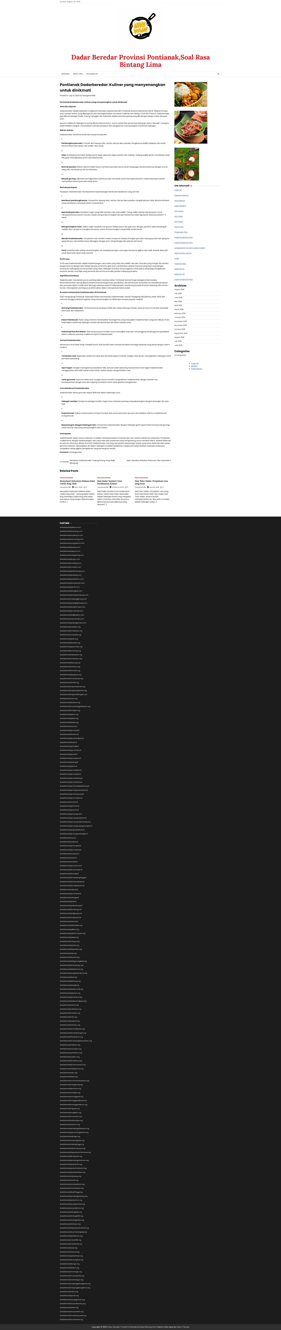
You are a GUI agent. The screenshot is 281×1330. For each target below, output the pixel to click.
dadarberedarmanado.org (70, 635)
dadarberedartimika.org (69, 682)
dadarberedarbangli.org (69, 985)
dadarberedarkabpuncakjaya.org (73, 1001)
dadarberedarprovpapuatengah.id (74, 834)
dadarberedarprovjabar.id (70, 758)
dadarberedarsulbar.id (69, 842)
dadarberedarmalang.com (70, 563)
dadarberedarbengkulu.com (71, 591)
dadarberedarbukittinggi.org (71, 1192)
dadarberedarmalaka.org (70, 1093)
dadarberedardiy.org (68, 953)
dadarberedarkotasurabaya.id (72, 882)
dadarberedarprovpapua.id (71, 814)
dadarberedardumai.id (69, 921)
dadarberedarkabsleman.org (71, 969)
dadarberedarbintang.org (70, 981)
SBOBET (194, 366)
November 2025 (180, 325)
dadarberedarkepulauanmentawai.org (75, 1152)
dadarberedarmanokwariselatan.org (74, 1081)
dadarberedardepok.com (70, 551)
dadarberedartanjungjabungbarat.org (75, 1284)
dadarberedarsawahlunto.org (72, 1208)
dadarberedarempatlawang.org (73, 1304)
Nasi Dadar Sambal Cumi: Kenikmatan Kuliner (109, 482)
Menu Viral (78, 74)
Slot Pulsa (178, 216)
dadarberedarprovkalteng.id (71, 778)
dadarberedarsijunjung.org (70, 1176)
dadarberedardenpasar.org (71, 655)
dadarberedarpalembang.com (72, 571)
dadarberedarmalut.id (69, 802)
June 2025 (178, 345)
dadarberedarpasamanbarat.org (73, 1168)
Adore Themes (183, 1327)
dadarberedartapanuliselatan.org (73, 690)
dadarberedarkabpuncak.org (71, 989)
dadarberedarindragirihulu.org (72, 1220)
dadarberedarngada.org (70, 1108)
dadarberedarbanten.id (69, 734)
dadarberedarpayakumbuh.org (72, 1204)
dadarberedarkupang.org (70, 663)
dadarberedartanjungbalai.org (72, 1140)
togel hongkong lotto (183, 237)
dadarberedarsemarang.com (72, 539)
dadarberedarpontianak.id (70, 894)
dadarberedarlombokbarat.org (72, 1029)
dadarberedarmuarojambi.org (72, 1276)
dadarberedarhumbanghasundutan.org (76, 1041)
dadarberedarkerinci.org (69, 1268)
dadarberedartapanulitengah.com (74, 694)
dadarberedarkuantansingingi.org (73, 1232)
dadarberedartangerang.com (72, 555)
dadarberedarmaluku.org (70, 710)
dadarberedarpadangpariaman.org (74, 1160)
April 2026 (178, 305)
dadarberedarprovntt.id (69, 810)
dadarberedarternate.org (70, 670)
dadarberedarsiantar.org (70, 1124)
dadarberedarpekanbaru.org (71, 1256)
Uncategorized (75, 452)
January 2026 (179, 317)
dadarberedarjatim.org (69, 714)
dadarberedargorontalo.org (71, 647)
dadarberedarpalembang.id (71, 905)
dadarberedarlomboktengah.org (73, 1033)
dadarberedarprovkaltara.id (71, 782)
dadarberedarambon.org (70, 667)
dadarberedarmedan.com (70, 567)
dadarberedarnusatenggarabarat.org (75, 706)
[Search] (218, 74)
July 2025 (178, 341)
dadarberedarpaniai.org (69, 945)
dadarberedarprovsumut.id (71, 866)
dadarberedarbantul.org (69, 957)
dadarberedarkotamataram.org (73, 1065)
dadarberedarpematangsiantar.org (74, 1132)
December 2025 (180, 321)
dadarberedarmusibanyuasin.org (73, 1315)
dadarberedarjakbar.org (69, 929)
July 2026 (178, 293)
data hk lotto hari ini (183, 253)
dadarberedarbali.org (68, 977)
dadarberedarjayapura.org (70, 675)
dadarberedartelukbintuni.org (71, 1069)
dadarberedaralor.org (68, 1073)
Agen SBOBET (180, 206)
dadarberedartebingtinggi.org (72, 1144)
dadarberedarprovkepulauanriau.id (74, 790)
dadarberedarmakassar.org (71, 631)
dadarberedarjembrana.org (71, 997)
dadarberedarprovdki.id (69, 746)
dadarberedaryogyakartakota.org (73, 973)
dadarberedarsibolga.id (69, 897)
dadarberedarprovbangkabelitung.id (74, 786)
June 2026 (178, 297)
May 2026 (178, 301)
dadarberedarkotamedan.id (71, 870)
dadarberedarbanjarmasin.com (72, 607)
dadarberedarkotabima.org (71, 1061)
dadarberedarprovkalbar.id (70, 770)
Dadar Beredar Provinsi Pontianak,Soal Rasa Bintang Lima (140, 61)
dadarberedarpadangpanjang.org (73, 1196)
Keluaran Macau (181, 195)
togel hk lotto (180, 263)
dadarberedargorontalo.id (70, 750)
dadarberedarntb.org (68, 1017)
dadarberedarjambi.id (68, 754)
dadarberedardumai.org (69, 1252)
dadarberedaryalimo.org (70, 1057)
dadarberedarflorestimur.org (71, 1037)
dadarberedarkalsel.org (69, 722)
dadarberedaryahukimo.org (71, 1053)
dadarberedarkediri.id (68, 742)
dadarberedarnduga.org (69, 941)
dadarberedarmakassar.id (70, 917)
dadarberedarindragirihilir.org (71, 1216)
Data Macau (179, 200)
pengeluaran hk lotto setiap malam (189, 248)
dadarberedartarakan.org (70, 627)
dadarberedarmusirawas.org (71, 1319)
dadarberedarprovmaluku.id (71, 798)
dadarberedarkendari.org (70, 643)
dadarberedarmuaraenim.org (72, 1312)
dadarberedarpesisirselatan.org (72, 1172)
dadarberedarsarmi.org (69, 1005)
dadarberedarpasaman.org (71, 1164)
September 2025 (180, 333)
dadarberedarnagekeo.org (70, 1112)
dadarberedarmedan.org (70, 1013)
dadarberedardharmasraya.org (72, 1148)
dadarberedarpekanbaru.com (72, 579)
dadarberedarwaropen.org (70, 1049)
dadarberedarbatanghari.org (71, 1260)
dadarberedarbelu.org (69, 1077)
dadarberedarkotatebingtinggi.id (73, 878)
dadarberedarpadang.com (71, 575)
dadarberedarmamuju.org (70, 651)
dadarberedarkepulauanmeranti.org (74, 1228)
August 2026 (179, 289)
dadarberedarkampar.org (70, 1224)
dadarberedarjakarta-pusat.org (72, 933)
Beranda (65, 74)
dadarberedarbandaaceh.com (72, 583)
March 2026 (179, 309)
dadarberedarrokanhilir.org (70, 1240)
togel (176, 258)
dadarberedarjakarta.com (70, 527)
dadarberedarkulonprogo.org (71, 965)
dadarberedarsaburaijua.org (71, 1120)
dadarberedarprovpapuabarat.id (73, 818)
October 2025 (179, 329)
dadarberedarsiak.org (68, 1248)
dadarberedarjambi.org (69, 1296)
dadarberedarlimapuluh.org (71, 1156)
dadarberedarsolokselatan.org (72, 1184)
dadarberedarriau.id (68, 838)
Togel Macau (196, 368)
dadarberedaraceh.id (68, 726)
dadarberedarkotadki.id (69, 874)
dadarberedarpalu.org (69, 639)
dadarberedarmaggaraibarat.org (73, 1100)
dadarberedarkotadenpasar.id (72, 886)
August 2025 (179, 337)
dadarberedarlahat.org (69, 1307)
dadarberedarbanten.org (70, 702)
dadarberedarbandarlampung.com (74, 595)
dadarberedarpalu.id (68, 901)
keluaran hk (92, 74)
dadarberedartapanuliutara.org (72, 686)
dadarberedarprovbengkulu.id (72, 738)
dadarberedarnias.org (68, 698)
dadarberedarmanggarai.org (71, 1096)
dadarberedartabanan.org (70, 1009)
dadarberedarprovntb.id (69, 806)
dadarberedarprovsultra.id (70, 850)
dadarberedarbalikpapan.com (72, 615)
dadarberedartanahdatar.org (72, 1188)
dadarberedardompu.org (70, 1025)
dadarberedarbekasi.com (70, 547)
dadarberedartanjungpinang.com (73, 599)
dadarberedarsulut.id (68, 858)
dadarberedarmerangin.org (71, 1272)
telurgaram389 (88, 95)
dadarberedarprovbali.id (69, 730)
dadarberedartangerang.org (71, 1085)
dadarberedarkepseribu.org (71, 949)
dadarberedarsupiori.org (69, 1021)
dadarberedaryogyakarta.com (72, 543)
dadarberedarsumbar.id (69, 854)
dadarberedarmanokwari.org (71, 678)
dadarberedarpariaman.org (71, 1200)
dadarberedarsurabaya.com (71, 535)
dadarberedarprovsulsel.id (70, 846)
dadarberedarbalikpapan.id (71, 913)
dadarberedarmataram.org (71, 659)
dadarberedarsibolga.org (70, 1136)
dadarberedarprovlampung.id (72, 794)
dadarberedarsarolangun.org (71, 1280)
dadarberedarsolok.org (69, 1180)
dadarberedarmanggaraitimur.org (73, 1104)
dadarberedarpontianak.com (71, 611)
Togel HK (195, 363)
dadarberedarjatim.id (68, 766)
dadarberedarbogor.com (70, 559)
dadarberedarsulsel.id (68, 862)
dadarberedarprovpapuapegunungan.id (76, 826)
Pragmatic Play (181, 232)
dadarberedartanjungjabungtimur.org (75, 1288)
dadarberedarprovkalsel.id (70, 774)
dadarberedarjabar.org (69, 718)
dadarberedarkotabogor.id (70, 909)
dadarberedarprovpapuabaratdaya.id (75, 822)
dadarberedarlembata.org (70, 1088)
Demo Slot (178, 227)
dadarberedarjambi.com (70, 587)
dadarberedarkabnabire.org (71, 925)
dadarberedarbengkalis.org (71, 1212)
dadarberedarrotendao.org (71, 1116)
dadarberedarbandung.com (71, 531)
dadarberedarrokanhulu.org (71, 1244)
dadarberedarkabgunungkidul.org (73, 961)
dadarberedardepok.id (69, 889)
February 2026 (180, 313)
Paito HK (178, 190)
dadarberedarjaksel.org (69, 937)
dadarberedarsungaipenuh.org (72, 1300)
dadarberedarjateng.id (69, 762)
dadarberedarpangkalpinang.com (73, 603)
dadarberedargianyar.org (70, 993)
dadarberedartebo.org (69, 1292)
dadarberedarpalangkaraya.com (73, 623)
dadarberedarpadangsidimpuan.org (74, 1128)
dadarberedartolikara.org (70, 1045)
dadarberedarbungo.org (69, 1264)
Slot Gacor (179, 211)
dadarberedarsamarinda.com (72, 619)
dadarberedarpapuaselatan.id (72, 830)
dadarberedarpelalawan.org (71, 1236)
